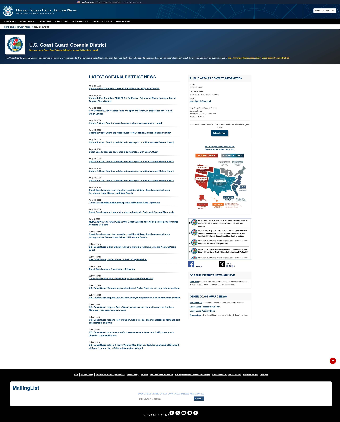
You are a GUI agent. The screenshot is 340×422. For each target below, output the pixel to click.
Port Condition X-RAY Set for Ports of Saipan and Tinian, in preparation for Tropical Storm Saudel (130, 112)
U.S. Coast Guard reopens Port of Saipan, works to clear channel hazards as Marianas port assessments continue (134, 321)
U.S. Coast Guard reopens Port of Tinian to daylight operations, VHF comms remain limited (134, 297)
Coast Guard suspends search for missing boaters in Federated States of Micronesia (131, 212)
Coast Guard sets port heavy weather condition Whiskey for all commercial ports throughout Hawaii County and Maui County (129, 191)
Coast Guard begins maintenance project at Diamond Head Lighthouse (124, 202)
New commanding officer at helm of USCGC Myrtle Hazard (118, 259)
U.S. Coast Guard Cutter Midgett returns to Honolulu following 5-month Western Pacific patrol (132, 248)
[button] (132, 2)
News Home (9, 21)
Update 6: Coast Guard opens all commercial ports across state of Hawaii (125, 123)
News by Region (27, 21)
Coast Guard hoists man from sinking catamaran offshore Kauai (121, 278)
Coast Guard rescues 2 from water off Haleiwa (112, 269)
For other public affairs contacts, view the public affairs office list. (220, 148)
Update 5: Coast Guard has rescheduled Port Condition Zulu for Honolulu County (130, 132)
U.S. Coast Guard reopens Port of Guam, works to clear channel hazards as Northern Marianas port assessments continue (131, 309)
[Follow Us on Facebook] (171, 413)
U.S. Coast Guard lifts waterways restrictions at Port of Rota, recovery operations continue (134, 288)
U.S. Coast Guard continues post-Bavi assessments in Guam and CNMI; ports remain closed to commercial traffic (131, 334)
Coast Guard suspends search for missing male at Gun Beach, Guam (123, 151)
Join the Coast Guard (102, 21)
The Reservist (196, 302)
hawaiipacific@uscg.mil (200, 101)
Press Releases (123, 21)
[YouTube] (183, 413)
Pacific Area (45, 21)
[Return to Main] (333, 362)
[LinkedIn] (189, 413)
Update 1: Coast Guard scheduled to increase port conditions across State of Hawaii (131, 180)
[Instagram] (195, 413)
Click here (194, 281)
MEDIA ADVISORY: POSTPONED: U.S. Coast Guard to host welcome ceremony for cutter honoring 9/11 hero (133, 223)
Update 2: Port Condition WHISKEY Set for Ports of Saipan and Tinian (124, 88)
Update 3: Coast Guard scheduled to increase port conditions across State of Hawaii (131, 161)
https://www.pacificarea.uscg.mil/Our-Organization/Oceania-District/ (258, 57)
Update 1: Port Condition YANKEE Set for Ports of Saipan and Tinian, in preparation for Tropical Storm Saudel (132, 99)
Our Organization (80, 21)
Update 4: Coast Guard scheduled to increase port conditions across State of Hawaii (131, 142)
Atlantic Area (61, 21)
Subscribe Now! (219, 133)
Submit (198, 398)
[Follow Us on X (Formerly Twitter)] (177, 413)
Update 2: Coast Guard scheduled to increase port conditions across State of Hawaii (131, 170)
